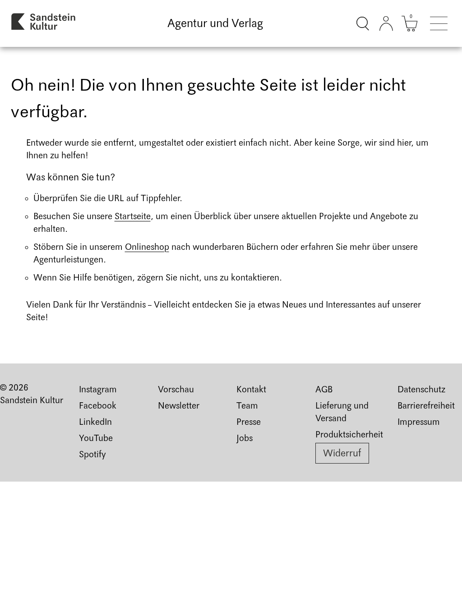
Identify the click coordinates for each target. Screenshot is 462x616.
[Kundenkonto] (386, 23)
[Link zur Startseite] (44, 23)
